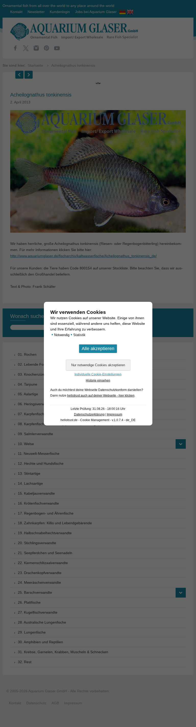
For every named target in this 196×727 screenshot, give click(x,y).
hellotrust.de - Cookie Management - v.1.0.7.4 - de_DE (98, 420)
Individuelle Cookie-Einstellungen (98, 374)
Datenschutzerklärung (89, 414)
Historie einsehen (98, 380)
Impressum (114, 414)
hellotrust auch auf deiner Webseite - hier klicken (100, 395)
